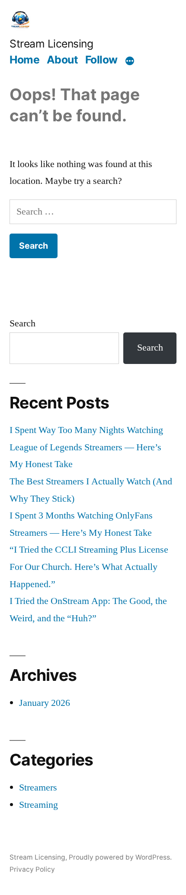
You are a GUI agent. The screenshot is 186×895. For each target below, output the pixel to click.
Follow (101, 59)
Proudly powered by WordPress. (120, 857)
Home (24, 59)
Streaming (38, 805)
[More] (130, 61)
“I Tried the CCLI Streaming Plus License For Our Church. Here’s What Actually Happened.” (89, 567)
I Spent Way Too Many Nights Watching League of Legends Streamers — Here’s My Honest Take (86, 447)
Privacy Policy (32, 869)
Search (22, 323)
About (62, 59)
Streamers (38, 787)
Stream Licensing (51, 43)
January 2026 (44, 703)
